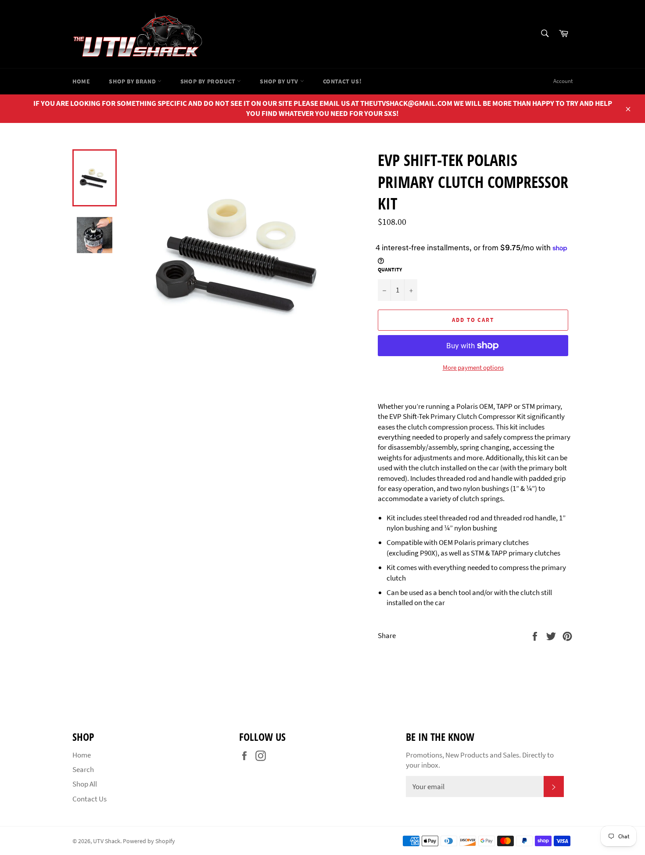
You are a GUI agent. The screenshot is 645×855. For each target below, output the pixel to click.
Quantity (390, 269)
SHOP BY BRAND (133, 81)
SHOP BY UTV (280, 81)
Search (83, 769)
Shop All (84, 784)
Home (81, 81)
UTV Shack (106, 841)
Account (563, 81)
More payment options (473, 367)
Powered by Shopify (149, 841)
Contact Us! (342, 81)
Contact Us (89, 799)
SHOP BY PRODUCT (208, 81)
